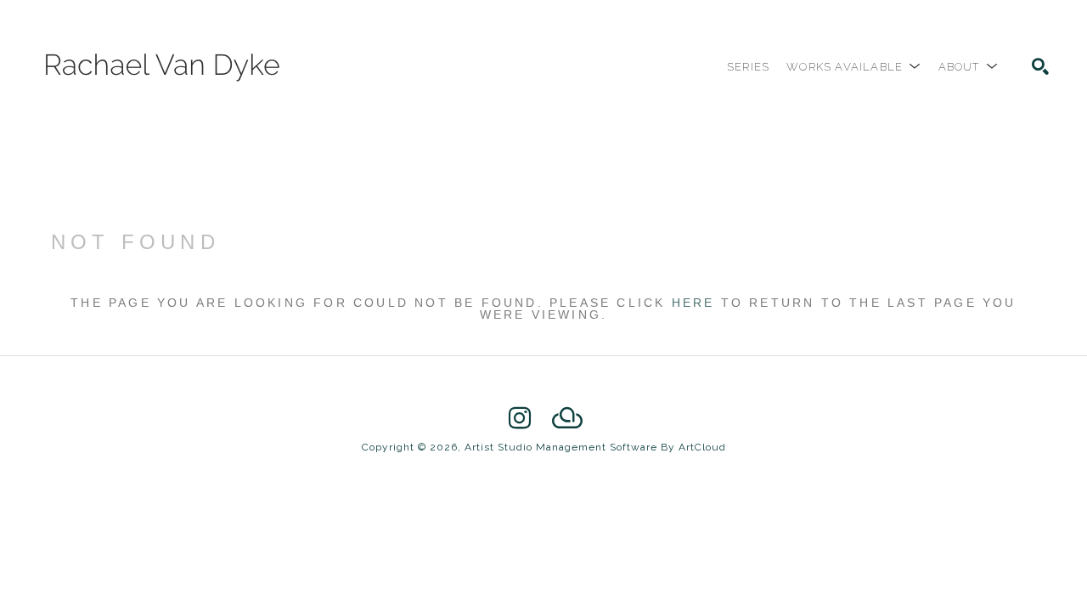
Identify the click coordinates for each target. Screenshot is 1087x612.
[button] (853, 66)
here (693, 302)
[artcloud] (567, 418)
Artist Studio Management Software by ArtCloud (595, 447)
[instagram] (520, 418)
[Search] (1040, 66)
